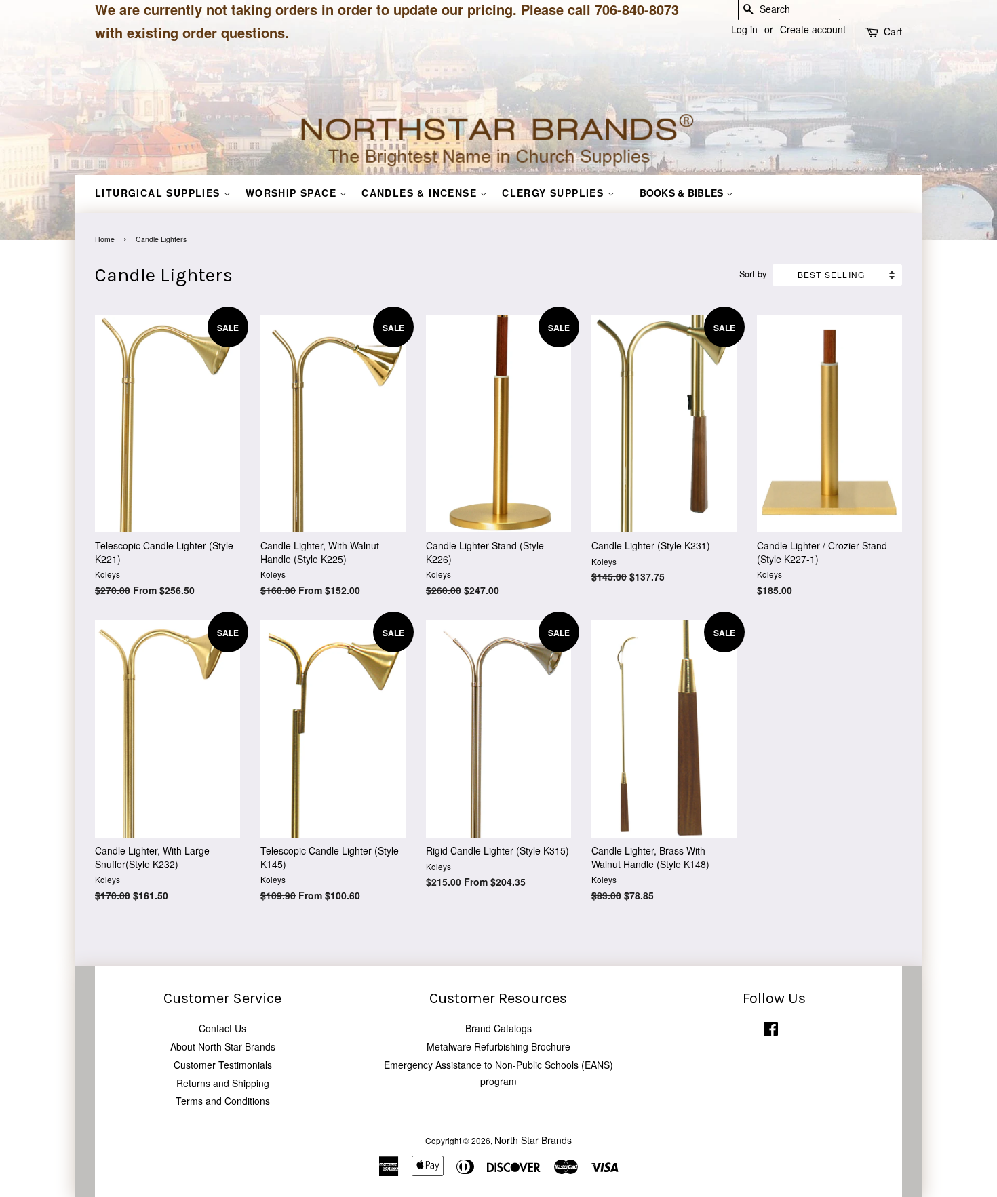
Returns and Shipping (222, 1083)
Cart (893, 31)
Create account (813, 29)
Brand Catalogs (498, 1028)
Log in (744, 29)
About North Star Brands (222, 1046)
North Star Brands (533, 1140)
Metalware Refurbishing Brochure (498, 1046)
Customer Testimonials (223, 1065)
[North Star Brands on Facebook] (771, 1031)
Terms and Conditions (223, 1100)
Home (105, 239)
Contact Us (222, 1028)
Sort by (752, 274)
